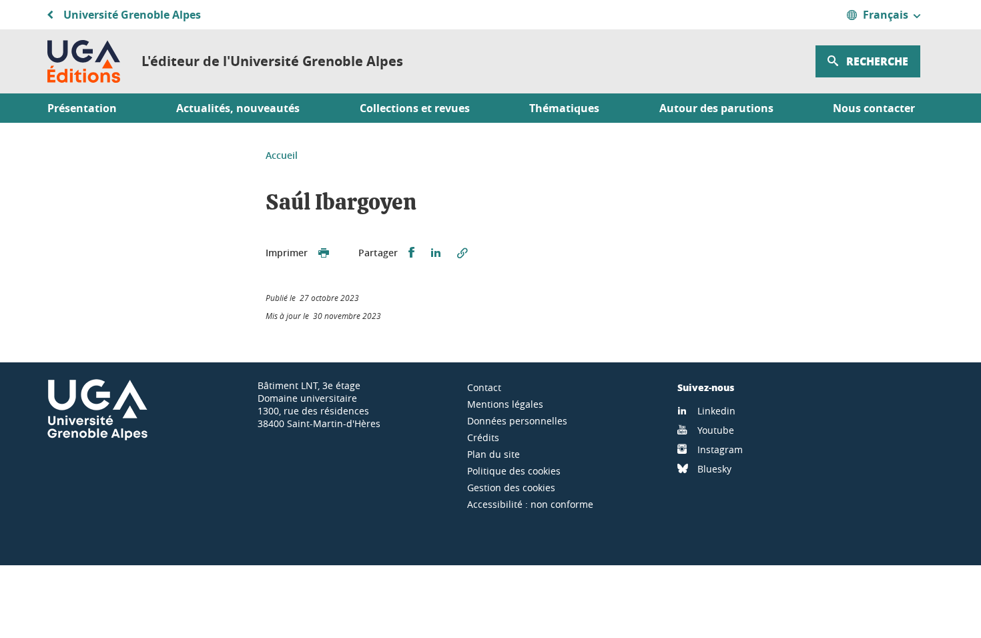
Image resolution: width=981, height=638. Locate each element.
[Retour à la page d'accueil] (83, 61)
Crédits (483, 437)
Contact (484, 387)
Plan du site (493, 454)
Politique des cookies (514, 470)
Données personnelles (517, 420)
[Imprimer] (324, 253)
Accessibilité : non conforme (530, 504)
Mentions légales (505, 404)
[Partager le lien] (462, 253)
